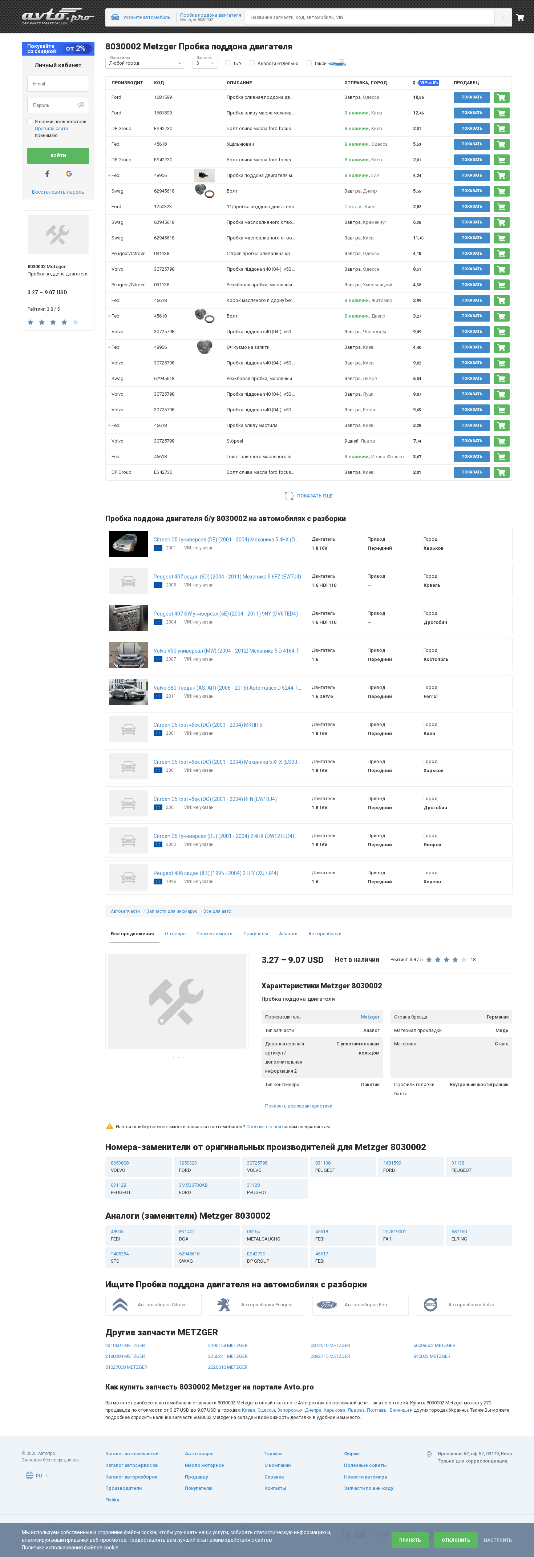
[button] (180, 63)
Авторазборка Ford (367, 1304)
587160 (459, 1235)
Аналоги (288, 933)
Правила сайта (51, 128)
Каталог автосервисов (131, 1465)
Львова (356, 1410)
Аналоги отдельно (278, 63)
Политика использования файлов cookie (70, 1547)
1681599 (163, 97)
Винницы (399, 1410)
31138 (462, 1166)
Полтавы (377, 1410)
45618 (160, 144)
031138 (161, 253)
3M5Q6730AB (193, 1188)
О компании (277, 1465)
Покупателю (199, 1488)
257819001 (394, 1235)
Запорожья (290, 1410)
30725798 (164, 269)
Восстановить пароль (58, 192)
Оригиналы (255, 933)
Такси (320, 63)
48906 (160, 175)
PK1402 (187, 1235)
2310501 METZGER (125, 1345)
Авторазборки (324, 933)
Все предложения (132, 933)
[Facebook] (47, 174)
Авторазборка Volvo (471, 1304)
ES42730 (163, 128)
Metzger (370, 1017)
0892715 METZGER (330, 1356)
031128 (121, 1188)
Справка (274, 1477)
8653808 (120, 1166)
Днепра (313, 1410)
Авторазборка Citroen (162, 1304)
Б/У (238, 63)
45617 (321, 1257)
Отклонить (456, 1540)
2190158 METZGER (228, 1345)
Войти (58, 155)
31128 (257, 1188)
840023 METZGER (431, 1356)
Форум (352, 1453)
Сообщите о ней (263, 1126)
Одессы (266, 1410)
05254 (263, 1235)
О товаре (175, 933)
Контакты (275, 1488)
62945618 (164, 191)
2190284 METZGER (125, 1356)
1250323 (163, 206)
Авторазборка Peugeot (267, 1304)
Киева (248, 1410)
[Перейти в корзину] (525, 17)
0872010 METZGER (330, 1345)
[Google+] (69, 174)
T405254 (120, 1257)
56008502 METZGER (434, 1345)
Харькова (334, 1410)
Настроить (498, 1540)
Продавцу (196, 1477)
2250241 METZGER (228, 1356)
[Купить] (502, 97)
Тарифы (273, 1453)
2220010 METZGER (228, 1367)
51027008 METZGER (126, 1367)
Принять (410, 1540)
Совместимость (214, 933)
